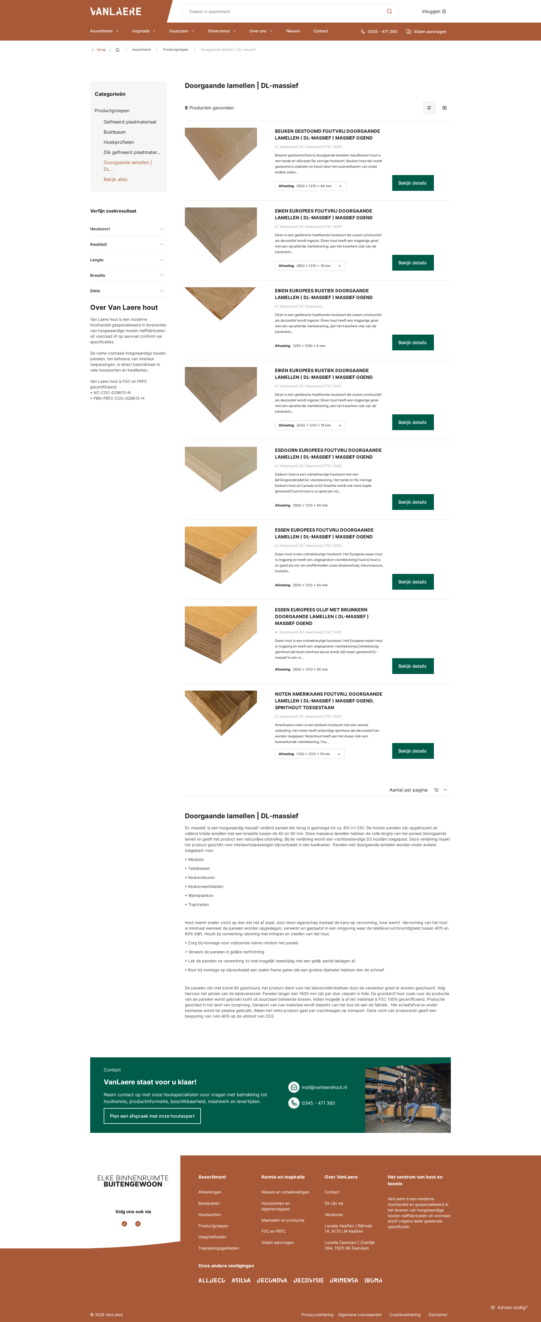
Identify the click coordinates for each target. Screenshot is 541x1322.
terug (101, 49)
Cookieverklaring (406, 1314)
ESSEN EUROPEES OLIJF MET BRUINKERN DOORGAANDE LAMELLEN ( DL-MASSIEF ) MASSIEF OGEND (322, 616)
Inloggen (432, 11)
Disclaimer (438, 1314)
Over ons (258, 30)
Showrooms (219, 30)
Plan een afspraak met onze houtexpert (152, 1116)
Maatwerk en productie (282, 1220)
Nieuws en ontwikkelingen (285, 1192)
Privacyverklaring (317, 1314)
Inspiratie (141, 30)
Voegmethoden (212, 1236)
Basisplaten (208, 1203)
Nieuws (293, 30)
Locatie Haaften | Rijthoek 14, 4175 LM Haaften (348, 1228)
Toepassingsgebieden (218, 1248)
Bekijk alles (115, 179)
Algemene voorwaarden (360, 1314)
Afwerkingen (209, 1192)
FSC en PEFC (273, 1231)
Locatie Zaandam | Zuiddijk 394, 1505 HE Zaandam (350, 1245)
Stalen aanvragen (277, 1242)
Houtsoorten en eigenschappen (275, 1206)
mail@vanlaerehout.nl (324, 1087)
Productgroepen (176, 49)
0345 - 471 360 (318, 1103)
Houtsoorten (209, 1214)
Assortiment (101, 30)
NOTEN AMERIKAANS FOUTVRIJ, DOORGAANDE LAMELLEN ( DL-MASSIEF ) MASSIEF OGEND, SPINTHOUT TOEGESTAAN (328, 700)
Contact (321, 30)
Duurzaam (178, 30)
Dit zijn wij (334, 1203)
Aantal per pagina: (408, 790)
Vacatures (334, 1214)
